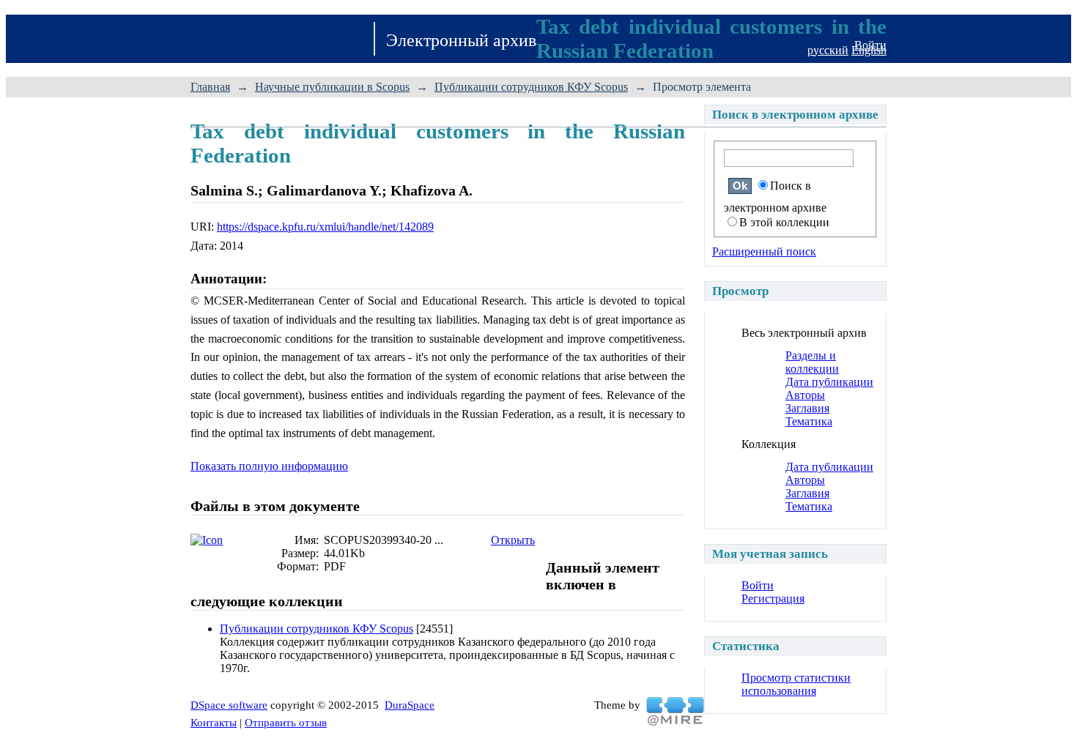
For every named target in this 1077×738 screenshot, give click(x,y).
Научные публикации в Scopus (332, 87)
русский (827, 50)
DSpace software (228, 705)
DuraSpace (409, 705)
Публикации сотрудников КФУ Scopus (531, 87)
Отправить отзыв (286, 722)
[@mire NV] (675, 712)
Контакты (213, 722)
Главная (210, 87)
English (869, 50)
